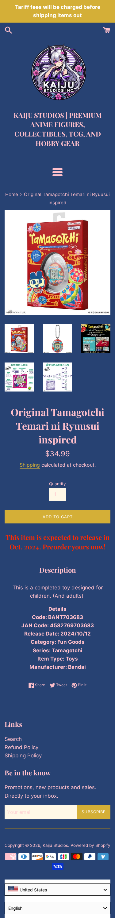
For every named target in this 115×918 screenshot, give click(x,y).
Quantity (57, 483)
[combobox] (57, 889)
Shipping (30, 465)
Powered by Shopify (90, 845)
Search (13, 739)
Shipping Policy (23, 755)
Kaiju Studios (55, 845)
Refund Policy (21, 747)
